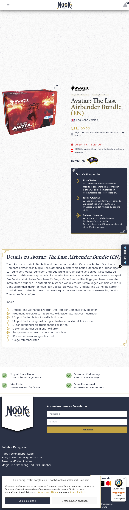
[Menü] (124, 479)
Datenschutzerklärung (48, 492)
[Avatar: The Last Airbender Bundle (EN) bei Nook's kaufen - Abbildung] (30, 112)
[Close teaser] (120, 266)
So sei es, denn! (28, 500)
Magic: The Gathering (80, 95)
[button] (8, 5)
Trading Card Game (100, 95)
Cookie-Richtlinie (78, 492)
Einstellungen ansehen (75, 500)
